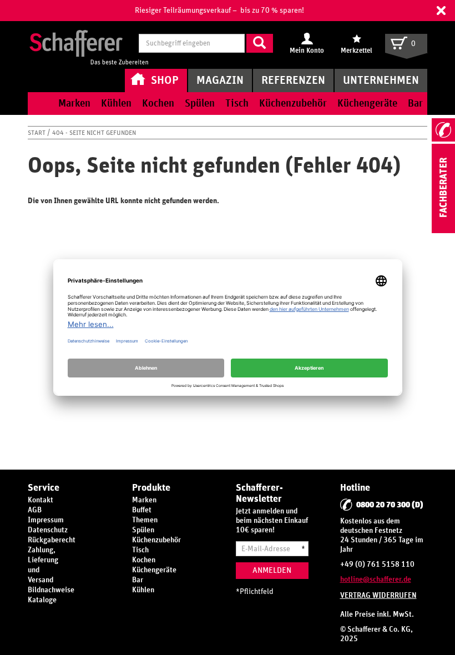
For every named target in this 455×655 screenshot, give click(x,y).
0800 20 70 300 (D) (389, 505)
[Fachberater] (443, 231)
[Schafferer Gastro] (89, 44)
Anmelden (271, 570)
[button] (441, 10)
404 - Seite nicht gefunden (94, 132)
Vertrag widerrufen (378, 595)
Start (37, 132)
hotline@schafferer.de (375, 579)
